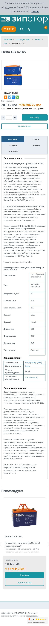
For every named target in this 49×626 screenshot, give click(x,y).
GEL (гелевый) (31, 378)
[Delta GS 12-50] (24, 515)
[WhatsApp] (17, 97)
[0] (43, 29)
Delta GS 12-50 (13, 536)
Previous (1, 544)
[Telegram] (9, 97)
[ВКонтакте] (13, 97)
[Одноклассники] (5, 97)
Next (48, 544)
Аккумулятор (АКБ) (33, 362)
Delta (27, 366)
